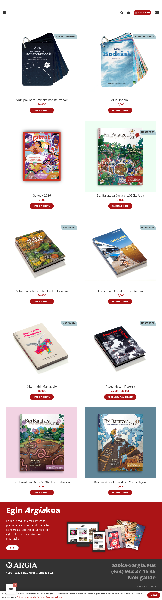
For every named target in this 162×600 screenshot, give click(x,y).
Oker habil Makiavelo (42, 386)
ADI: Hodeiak (120, 100)
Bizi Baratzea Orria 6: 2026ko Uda (120, 195)
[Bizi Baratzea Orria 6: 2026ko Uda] (120, 156)
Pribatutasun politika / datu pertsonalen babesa (39, 596)
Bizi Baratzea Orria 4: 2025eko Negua (120, 482)
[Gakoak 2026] (41, 156)
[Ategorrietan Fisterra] (120, 347)
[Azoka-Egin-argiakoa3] (107, 534)
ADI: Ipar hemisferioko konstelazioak (42, 100)
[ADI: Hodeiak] (120, 60)
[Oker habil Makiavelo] (41, 347)
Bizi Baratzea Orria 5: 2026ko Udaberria (42, 482)
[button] (4, 12)
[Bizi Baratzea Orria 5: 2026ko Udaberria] (41, 442)
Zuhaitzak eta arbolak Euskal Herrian (42, 291)
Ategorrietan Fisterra (120, 386)
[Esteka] (157, 12)
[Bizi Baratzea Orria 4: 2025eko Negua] (120, 442)
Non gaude (142, 577)
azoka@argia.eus (134, 565)
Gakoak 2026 (42, 195)
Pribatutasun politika (146, 586)
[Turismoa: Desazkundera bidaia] (120, 251)
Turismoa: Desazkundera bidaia (120, 291)
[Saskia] (128, 12)
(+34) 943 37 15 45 (133, 571)
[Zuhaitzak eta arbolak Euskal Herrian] (41, 251)
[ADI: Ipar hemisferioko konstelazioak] (41, 60)
